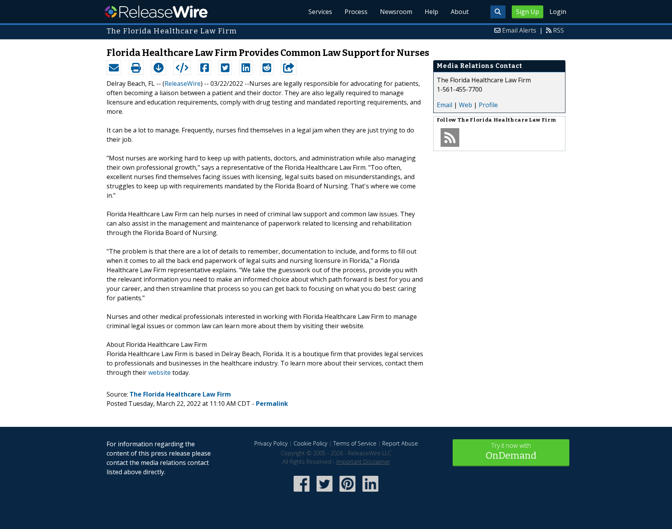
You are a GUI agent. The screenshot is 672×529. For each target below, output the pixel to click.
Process (356, 11)
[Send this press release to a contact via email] (114, 68)
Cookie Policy (310, 443)
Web (465, 105)
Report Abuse (400, 443)
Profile (488, 105)
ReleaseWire (156, 11)
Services (320, 11)
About (460, 11)
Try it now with (511, 451)
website (159, 372)
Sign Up (527, 11)
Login (558, 11)
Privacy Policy (271, 443)
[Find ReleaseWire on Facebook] (301, 492)
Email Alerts (519, 30)
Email (444, 105)
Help (431, 11)
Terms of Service (354, 443)
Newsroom (396, 11)
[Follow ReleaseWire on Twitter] (324, 492)
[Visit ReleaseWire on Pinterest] (347, 492)
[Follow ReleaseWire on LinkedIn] (370, 492)
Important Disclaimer (363, 461)
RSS (558, 30)
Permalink (272, 403)
